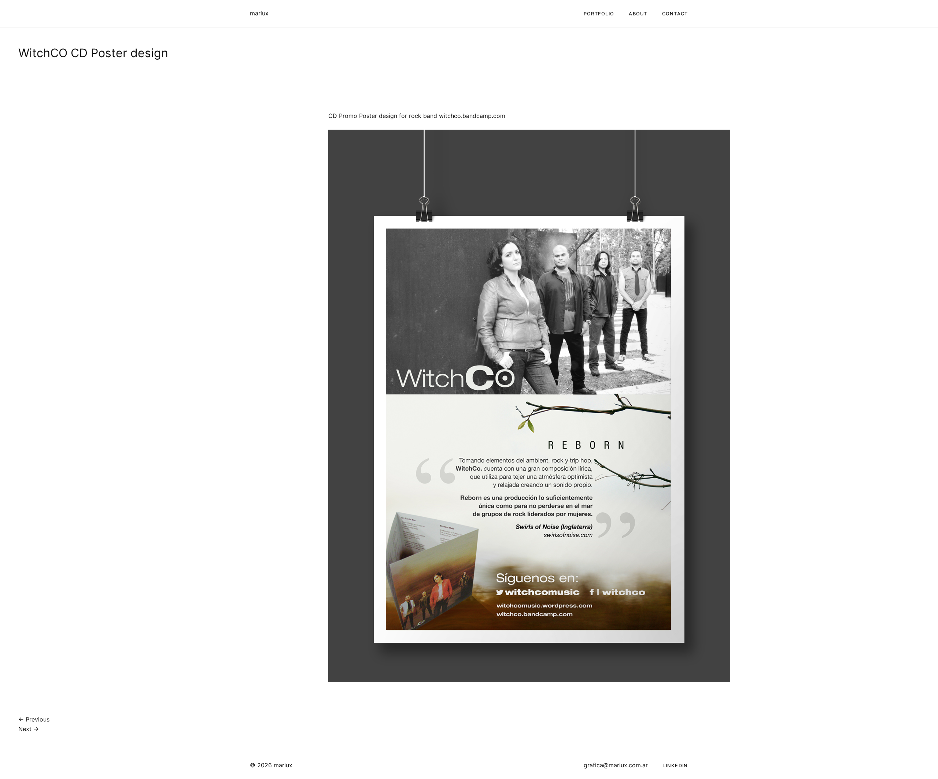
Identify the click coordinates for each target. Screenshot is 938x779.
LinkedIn (675, 765)
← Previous (33, 719)
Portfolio (599, 13)
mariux (259, 13)
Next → (28, 728)
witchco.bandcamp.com (472, 115)
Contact (675, 13)
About (638, 13)
